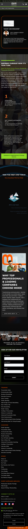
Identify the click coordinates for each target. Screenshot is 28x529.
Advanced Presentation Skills (8, 415)
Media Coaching (5, 436)
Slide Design (4, 485)
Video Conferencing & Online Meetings (11, 419)
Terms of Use (8, 517)
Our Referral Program (6, 477)
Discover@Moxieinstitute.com (8, 499)
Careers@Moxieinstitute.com (8, 501)
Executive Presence (6, 396)
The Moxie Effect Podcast (7, 473)
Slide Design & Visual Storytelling (9, 402)
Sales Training (4, 398)
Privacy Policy (20, 515)
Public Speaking (5, 400)
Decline (14, 524)
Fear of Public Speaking (7, 438)
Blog (2, 467)
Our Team (3, 463)
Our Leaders (4, 460)
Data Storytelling (5, 406)
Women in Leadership (6, 413)
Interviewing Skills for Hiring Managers (11, 421)
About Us (3, 458)
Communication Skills (6, 392)
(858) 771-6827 (5, 496)
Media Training (5, 408)
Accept (14, 520)
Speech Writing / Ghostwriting (8, 488)
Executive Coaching (6, 452)
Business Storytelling (6, 394)
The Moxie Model (5, 475)
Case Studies (4, 471)
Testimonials (4, 469)
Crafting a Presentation (7, 411)
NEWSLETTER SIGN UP (16, 527)
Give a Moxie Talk (5, 404)
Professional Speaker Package (9, 483)
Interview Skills (5, 446)
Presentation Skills (6, 390)
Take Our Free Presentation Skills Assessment (13, 1)
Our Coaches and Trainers (7, 465)
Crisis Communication (6, 417)
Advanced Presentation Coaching (9, 442)
